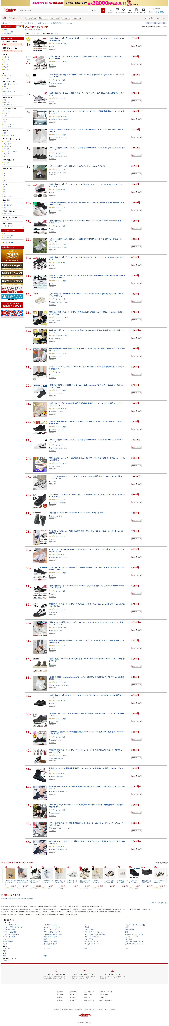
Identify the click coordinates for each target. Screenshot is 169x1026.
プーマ (5, 122)
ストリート (7, 146)
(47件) (136, 888)
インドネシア (7, 105)
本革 (4, 86)
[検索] (103, 10)
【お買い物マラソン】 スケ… (134, 881)
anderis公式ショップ (56, 357)
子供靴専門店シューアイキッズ (59, 557)
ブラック (6, 57)
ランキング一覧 (8, 242)
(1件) (86, 888)
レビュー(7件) (60, 98)
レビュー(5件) (60, 208)
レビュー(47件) (61, 810)
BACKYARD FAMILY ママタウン (59, 849)
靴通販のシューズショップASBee (59, 302)
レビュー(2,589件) (62, 335)
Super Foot (53, 539)
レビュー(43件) (61, 226)
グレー (5, 62)
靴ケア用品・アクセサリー (18, 898)
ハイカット (7, 78)
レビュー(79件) (61, 737)
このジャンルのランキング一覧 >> (156, 23)
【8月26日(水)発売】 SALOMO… (109, 881)
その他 (30, 898)
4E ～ (5, 181)
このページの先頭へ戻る (160, 903)
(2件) (161, 888)
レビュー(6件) (60, 153)
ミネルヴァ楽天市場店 (56, 516)
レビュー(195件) (61, 62)
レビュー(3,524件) (62, 317)
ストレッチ (7, 214)
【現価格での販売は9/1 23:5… (146, 881)
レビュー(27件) (61, 135)
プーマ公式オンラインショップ (59, 138)
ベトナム (6, 102)
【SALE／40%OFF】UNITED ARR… (10, 882)
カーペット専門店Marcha (57, 776)
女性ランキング (55, 18)
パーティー (7, 165)
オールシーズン (8, 197)
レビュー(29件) (61, 573)
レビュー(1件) (60, 372)
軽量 (4, 133)
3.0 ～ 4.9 (6, 111)
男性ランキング (43, 18)
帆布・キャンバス (9, 91)
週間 (51, 33)
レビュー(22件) (61, 682)
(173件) (99, 888)
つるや (52, 46)
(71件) (61, 888)
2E (4, 173)
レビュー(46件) (61, 262)
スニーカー (47, 23)
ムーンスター (7, 127)
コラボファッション (56, 649)
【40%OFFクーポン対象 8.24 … (97, 881)
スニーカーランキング (36, 26)
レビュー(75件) (61, 189)
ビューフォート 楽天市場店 (58, 503)
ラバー (5, 94)
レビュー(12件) (61, 244)
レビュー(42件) (61, 80)
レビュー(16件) (61, 719)
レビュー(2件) (60, 169)
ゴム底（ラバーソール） (11, 51)
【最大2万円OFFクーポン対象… (84, 881)
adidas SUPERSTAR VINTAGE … (159, 881)
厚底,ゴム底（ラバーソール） (63, 23)
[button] (117, 10)
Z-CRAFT (53, 481)
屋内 (4, 208)
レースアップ (7, 220)
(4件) (24, 888)
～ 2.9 (5, 116)
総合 (5, 30)
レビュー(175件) (61, 354)
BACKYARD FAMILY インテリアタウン (61, 828)
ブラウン (6, 67)
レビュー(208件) (61, 463)
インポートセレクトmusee (57, 211)
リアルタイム (66, 18)
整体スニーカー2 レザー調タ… (35, 881)
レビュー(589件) (61, 408)
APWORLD (54, 612)
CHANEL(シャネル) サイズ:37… (72, 881)
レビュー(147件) (61, 116)
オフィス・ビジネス (10, 151)
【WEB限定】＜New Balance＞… (122, 881)
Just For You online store (57, 758)
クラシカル (7, 154)
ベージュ (6, 69)
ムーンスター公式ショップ (58, 393)
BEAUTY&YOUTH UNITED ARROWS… (22, 882)
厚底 (4, 44)
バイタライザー (55, 375)
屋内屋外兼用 (7, 205)
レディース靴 (36, 23)
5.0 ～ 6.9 (6, 113)
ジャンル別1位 (77, 18)
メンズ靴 (4, 898)
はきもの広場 (54, 722)
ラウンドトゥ (7, 226)
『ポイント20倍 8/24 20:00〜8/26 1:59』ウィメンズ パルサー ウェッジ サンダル (77, 166)
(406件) (49, 888)
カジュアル (7, 141)
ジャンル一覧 (149, 18)
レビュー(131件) (61, 627)
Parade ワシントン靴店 (56, 630)
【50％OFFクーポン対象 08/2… (47, 881)
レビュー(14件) (61, 299)
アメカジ (6, 149)
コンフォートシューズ (10, 135)
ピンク (5, 64)
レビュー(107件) (61, 755)
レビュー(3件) (60, 609)
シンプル (6, 156)
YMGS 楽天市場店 (55, 320)
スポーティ (7, 144)
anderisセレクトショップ (57, 411)
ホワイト (6, 59)
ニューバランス (8, 124)
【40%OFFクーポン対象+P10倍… (60, 881)
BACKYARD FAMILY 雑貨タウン (59, 791)
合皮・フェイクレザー (10, 84)
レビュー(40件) (61, 281)
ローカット (7, 75)
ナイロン (6, 89)
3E (4, 176)
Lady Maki (53, 664)
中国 (4, 100)
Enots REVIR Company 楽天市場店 (59, 119)
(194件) (37, 888)
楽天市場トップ (6, 23)
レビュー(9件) (60, 445)
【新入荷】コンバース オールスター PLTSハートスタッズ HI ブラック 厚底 (76, 513)
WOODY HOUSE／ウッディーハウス (60, 685)
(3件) (12, 888)
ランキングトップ (31, 18)
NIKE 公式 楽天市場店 (56, 83)
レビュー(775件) (61, 43)
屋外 (4, 203)
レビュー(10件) (61, 390)
